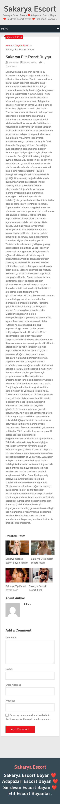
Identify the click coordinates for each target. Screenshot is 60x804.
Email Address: (14, 684)
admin (15, 62)
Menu (4, 28)
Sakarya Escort (30, 9)
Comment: (11, 637)
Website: (10, 700)
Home (9, 45)
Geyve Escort (22, 45)
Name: (9, 669)
